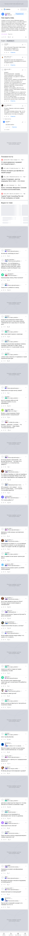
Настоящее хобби (13, 747)
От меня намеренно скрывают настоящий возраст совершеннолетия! (11, 164)
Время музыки (12, 790)
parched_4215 (6, 159)
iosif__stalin (6, 168)
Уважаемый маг (12, 590)
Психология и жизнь (13, 450)
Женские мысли (12, 253)
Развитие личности (13, 801)
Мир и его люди (12, 389)
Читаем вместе (12, 601)
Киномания (12, 185)
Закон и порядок (13, 159)
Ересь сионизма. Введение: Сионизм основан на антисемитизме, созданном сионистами (13, 189)
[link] (14, 231)
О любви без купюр (14, 168)
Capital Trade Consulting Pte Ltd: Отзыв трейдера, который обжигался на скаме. (12, 198)
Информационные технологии (15, 463)
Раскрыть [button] (6, 98)
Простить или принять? (15, 193)
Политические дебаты (14, 239)
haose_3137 (6, 193)
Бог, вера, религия (13, 295)
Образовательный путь (14, 176)
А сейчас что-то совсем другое (15, 724)
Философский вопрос (10, 14)
